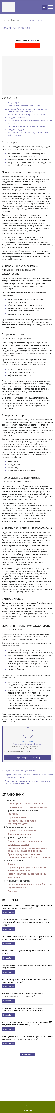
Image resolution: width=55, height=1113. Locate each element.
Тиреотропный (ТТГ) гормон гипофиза (27, 807)
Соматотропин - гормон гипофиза (25, 803)
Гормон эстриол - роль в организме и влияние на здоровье (27, 869)
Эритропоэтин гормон (19, 834)
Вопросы (10, 900)
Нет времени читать (27, 46)
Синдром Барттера (16, 117)
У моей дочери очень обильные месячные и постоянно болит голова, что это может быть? (23, 1009)
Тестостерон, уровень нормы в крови (27, 873)
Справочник (13, 794)
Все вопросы (27, 1054)
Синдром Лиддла (16, 129)
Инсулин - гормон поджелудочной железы (30, 884)
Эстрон (11, 864)
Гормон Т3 (13, 813)
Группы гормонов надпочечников (21, 770)
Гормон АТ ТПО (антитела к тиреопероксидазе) (22, 822)
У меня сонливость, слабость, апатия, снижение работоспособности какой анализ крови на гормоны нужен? (27, 922)
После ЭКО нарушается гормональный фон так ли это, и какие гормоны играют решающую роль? (27, 937)
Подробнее (8, 912)
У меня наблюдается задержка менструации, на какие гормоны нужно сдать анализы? (27, 906)
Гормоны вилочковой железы (23, 830)
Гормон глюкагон (17, 887)
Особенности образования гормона (24, 105)
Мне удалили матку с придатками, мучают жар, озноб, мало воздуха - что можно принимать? (27, 1037)
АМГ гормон (14, 877)
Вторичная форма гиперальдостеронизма (27, 114)
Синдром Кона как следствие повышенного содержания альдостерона (28, 110)
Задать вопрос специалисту (28, 757)
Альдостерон (14, 102)
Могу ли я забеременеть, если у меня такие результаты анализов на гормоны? (22, 994)
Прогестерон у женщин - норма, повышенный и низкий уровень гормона (27, 782)
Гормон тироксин (17, 817)
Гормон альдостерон (18, 844)
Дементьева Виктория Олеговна (28, 744)
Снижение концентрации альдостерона (26, 126)
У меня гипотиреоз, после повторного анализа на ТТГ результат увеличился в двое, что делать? (27, 1023)
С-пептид (12, 891)
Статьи (27, 1105)
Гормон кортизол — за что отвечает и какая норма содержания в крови (29, 775)
